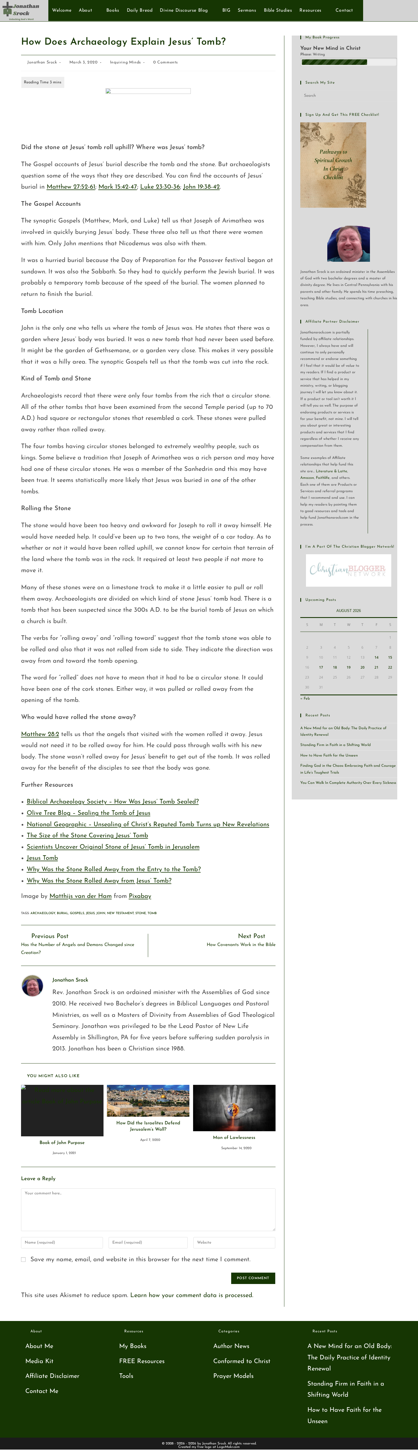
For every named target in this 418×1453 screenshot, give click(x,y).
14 (376, 657)
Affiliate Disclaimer (52, 1376)
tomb (152, 913)
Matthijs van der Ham (80, 896)
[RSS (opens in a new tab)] (406, 10)
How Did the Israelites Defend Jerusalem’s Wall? (148, 1126)
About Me (39, 1346)
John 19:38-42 (201, 187)
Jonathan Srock (42, 62)
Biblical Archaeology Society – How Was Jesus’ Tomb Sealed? (113, 802)
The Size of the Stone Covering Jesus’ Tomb (87, 835)
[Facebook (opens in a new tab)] (387, 10)
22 (390, 667)
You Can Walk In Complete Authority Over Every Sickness (348, 783)
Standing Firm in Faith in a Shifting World (335, 745)
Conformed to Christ (241, 1361)
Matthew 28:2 (40, 734)
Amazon (307, 478)
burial (62, 913)
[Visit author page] (32, 985)
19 (349, 667)
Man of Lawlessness (234, 1137)
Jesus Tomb (42, 858)
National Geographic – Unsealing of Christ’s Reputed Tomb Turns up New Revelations (148, 824)
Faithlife (323, 478)
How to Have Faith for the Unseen (329, 755)
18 (335, 667)
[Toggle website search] (360, 10)
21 (376, 667)
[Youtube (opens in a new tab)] (397, 10)
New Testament (120, 913)
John (100, 913)
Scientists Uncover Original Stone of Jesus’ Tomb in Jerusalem (113, 847)
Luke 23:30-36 (160, 187)
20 (363, 667)
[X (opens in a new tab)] (378, 10)
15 (390, 657)
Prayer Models (233, 1376)
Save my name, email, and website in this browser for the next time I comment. (140, 1259)
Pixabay (140, 896)
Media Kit (39, 1361)
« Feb (305, 698)
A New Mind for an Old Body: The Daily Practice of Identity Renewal (349, 1357)
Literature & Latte (331, 471)
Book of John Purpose (62, 1143)
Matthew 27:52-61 (71, 187)
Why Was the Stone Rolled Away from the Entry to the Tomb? (114, 869)
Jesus (90, 913)
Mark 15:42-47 (117, 187)
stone (140, 913)
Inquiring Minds (125, 62)
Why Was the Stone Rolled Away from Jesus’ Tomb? (99, 881)
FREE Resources (142, 1361)
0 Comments (165, 62)
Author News (231, 1346)
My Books (132, 1346)
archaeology (42, 913)
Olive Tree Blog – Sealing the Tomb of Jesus (88, 813)
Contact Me (41, 1391)
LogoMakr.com (228, 1447)
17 (321, 667)
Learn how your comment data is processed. (191, 1295)
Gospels (77, 913)
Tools (126, 1376)
